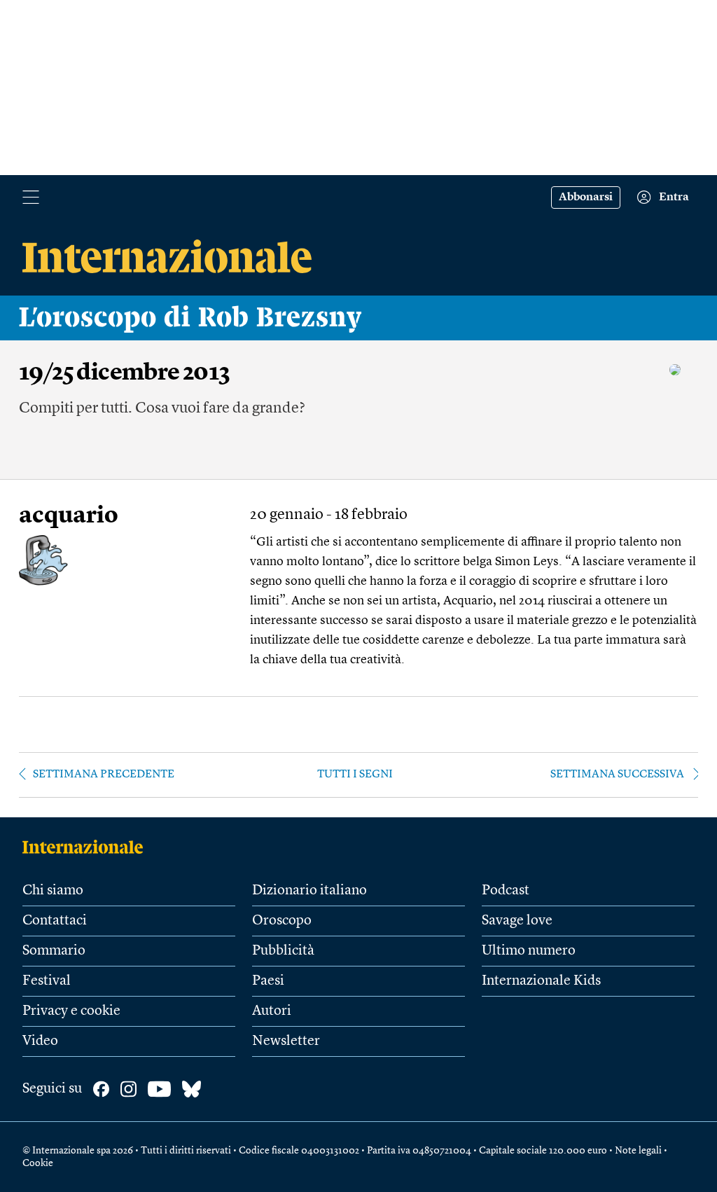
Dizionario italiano (309, 891)
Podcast (505, 891)
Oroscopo (282, 921)
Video (40, 1041)
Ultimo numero (529, 951)
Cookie (37, 1163)
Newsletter (286, 1041)
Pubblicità (283, 951)
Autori (271, 1011)
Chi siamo (52, 891)
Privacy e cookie (71, 1011)
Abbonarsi (586, 197)
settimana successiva (617, 774)
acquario (68, 516)
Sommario (53, 951)
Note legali (638, 1151)
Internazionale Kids (541, 981)
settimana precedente (103, 774)
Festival (46, 981)
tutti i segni (355, 774)
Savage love (517, 921)
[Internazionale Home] (87, 847)
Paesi (268, 981)
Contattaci (54, 921)
